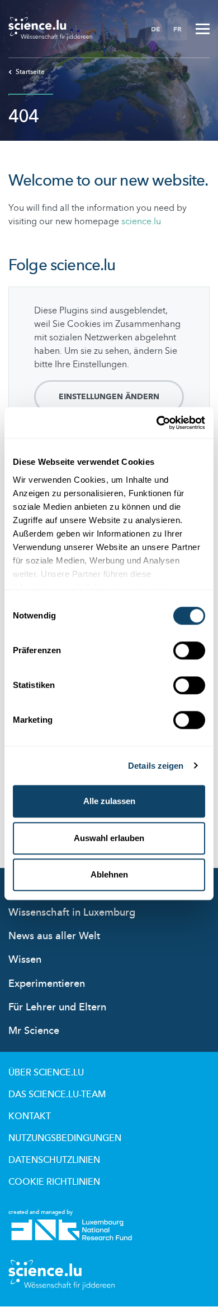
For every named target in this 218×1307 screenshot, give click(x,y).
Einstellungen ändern (109, 396)
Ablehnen (109, 874)
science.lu (141, 221)
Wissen (24, 960)
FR (177, 29)
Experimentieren (46, 984)
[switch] (189, 650)
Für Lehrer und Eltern (57, 1007)
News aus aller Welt (54, 936)
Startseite (30, 71)
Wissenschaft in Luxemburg (71, 913)
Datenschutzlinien (54, 1160)
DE (155, 29)
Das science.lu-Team (57, 1094)
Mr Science (33, 1031)
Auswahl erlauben (109, 838)
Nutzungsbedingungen (64, 1138)
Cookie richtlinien (54, 1182)
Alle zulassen (109, 801)
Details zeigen (155, 765)
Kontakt (29, 1116)
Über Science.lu (46, 1072)
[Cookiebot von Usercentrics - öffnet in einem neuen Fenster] (156, 422)
